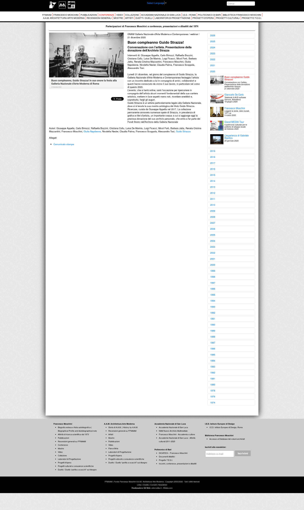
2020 (212, 71)
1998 (212, 276)
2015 (212, 175)
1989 (212, 330)
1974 (212, 402)
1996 (212, 288)
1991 (212, 318)
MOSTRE (118, 18)
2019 (212, 151)
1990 (212, 324)
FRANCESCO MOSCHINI (65, 14)
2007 (212, 222)
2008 (212, 216)
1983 (212, 366)
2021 (212, 65)
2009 (212, 210)
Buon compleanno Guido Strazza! (236, 78)
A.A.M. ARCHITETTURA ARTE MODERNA (64, 18)
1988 (212, 336)
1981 (212, 378)
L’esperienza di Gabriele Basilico (236, 137)
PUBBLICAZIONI (89, 14)
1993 (212, 306)
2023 (212, 53)
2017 (212, 163)
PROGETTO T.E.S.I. (251, 18)
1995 (212, 294)
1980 (212, 384)
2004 (212, 240)
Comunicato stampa (63, 144)
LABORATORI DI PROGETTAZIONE (172, 18)
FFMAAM (46, 14)
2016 (212, 169)
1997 (212, 282)
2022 (212, 59)
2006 (212, 228)
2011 (212, 198)
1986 (212, 348)
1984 (212, 360)
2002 (212, 252)
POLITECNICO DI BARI (209, 14)
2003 (212, 246)
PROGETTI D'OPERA (203, 18)
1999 (212, 270)
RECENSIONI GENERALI (99, 18)
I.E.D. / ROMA (189, 14)
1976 (212, 396)
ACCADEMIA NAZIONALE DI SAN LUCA (160, 14)
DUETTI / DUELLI (144, 18)
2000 (212, 264)
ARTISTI (129, 18)
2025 (212, 41)
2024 (212, 47)
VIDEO (119, 14)
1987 (212, 342)
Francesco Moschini (234, 108)
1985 (212, 354)
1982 (212, 372)
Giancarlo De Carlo (234, 94)
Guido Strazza (183, 131)
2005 (212, 234)
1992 (212, 312)
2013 (212, 186)
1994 (212, 300)
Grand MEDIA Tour (234, 121)
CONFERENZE (106, 14)
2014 (212, 181)
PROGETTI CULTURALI (228, 18)
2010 (212, 204)
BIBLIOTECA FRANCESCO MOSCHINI (242, 14)
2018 (212, 157)
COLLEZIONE (132, 14)
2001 (212, 258)
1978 (212, 390)
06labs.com (168, 488)
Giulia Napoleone (92, 131)
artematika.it (156, 488)
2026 (212, 35)
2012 (212, 192)
